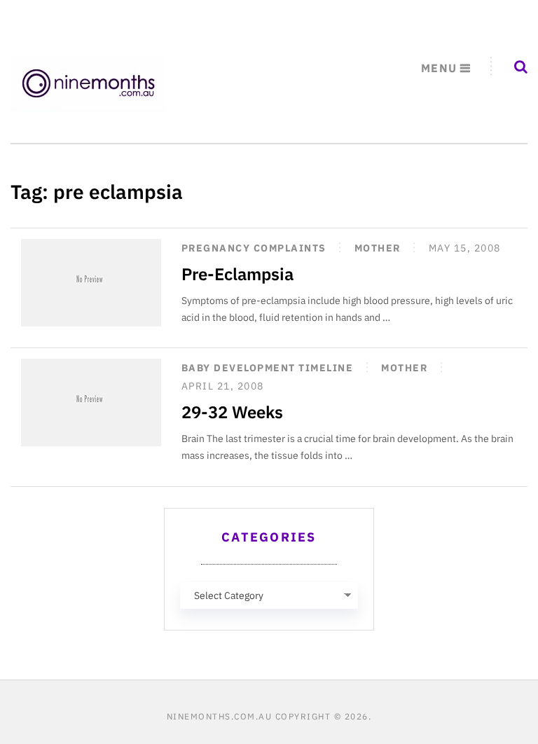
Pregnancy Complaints (253, 248)
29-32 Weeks (232, 412)
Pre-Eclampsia (237, 274)
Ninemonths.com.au (220, 716)
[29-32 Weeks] (91, 402)
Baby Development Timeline (267, 367)
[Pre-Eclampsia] (91, 282)
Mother (377, 248)
